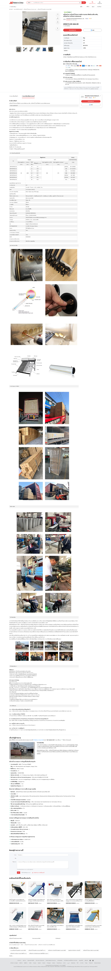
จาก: (15, 855)
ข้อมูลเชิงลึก (81, 960)
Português (49, 962)
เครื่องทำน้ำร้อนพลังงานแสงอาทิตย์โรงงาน (36, 950)
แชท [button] (93, 30)
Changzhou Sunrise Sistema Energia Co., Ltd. (75, 18)
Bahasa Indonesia (97, 962)
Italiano (53, 962)
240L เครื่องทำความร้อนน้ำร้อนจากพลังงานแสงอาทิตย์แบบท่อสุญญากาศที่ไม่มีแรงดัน (55, 901)
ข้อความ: (14, 861)
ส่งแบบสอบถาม (72, 30)
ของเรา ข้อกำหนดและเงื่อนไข (92, 966)
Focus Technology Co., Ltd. (56, 965)
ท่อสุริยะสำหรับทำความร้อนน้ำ (74, 950)
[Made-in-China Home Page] (16, 2)
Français (34, 962)
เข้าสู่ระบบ (100, 3)
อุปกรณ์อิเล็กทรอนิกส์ (18, 9)
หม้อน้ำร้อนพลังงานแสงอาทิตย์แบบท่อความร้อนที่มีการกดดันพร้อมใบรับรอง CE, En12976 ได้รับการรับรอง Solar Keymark (17, 901)
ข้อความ (24, 960)
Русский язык (59, 962)
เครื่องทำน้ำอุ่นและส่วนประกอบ (30, 9)
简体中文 (21, 962)
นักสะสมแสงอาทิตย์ (36, 938)
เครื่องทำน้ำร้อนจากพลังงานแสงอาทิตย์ (90, 950)
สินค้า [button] (29, 2)
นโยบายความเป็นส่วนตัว (40, 960)
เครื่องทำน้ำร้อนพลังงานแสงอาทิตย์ (44, 9)
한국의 (64, 962)
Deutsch (43, 962)
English (16, 962)
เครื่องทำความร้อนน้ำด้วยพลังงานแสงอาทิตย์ (57, 950)
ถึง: (15, 858)
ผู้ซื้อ (81, 6)
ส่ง (18, 872)
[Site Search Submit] (84, 2)
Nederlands (73, 962)
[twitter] (92, 960)
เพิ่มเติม (10, 955)
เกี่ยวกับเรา (19, 960)
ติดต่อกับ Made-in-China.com (51, 960)
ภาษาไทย (81, 962)
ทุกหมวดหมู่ (13, 6)
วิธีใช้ (88, 6)
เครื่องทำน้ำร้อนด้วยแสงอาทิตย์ (15, 938)
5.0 (86, 97)
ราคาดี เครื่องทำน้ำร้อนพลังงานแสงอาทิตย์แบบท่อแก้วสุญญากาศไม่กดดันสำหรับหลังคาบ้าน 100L (93, 927)
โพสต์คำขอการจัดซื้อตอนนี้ (38, 872)
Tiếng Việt (91, 962)
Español (39, 962)
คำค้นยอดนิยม (59, 960)
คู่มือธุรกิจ (86, 960)
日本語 (30, 962)
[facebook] (90, 960)
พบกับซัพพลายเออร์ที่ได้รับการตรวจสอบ (70, 960)
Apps (93, 6)
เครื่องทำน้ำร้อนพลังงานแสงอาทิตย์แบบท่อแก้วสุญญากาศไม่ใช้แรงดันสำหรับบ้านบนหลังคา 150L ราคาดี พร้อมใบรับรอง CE (36, 901)
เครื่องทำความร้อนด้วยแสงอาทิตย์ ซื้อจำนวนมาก (38, 953)
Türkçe (86, 962)
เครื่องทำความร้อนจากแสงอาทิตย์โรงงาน (18, 953)
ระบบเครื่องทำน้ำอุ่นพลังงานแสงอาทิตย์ (18, 950)
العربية (68, 962)
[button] (80, 2)
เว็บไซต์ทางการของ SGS (38, 740)
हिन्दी (77, 962)
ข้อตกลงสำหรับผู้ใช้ (31, 960)
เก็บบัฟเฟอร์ (57, 938)
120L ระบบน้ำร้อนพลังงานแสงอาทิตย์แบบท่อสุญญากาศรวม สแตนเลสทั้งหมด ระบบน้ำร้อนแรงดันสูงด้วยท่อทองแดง (74, 901)
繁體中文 (25, 962)
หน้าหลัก (11, 9)
